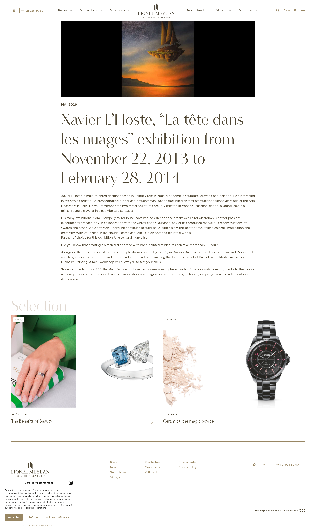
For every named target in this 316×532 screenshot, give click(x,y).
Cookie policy (30, 525)
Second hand (195, 10)
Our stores (245, 10)
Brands (62, 10)
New (113, 467)
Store (114, 462)
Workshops (152, 467)
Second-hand (119, 472)
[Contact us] (264, 464)
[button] (70, 483)
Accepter (14, 517)
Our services (117, 10)
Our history (153, 462)
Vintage (221, 10)
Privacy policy (45, 525)
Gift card (151, 472)
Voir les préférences (58, 517)
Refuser (33, 517)
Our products (88, 10)
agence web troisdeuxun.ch (283, 510)
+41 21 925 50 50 (287, 464)
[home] (158, 10)
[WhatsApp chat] (254, 464)
